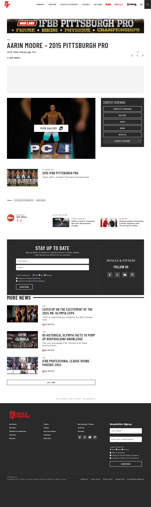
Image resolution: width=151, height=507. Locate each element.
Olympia (131, 4)
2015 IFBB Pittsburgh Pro (60, 173)
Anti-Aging (98, 4)
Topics (46, 424)
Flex (108, 4)
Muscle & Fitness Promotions (29, 278)
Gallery (122, 115)
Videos (46, 428)
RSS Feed (47, 438)
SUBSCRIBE (24, 287)
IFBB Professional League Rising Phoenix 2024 (65, 363)
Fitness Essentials (78, 219)
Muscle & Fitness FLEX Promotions (32, 281)
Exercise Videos (50, 431)
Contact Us (84, 479)
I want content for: (23, 275)
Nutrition (52, 4)
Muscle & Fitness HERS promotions (125, 455)
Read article (48, 324)
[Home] (7, 7)
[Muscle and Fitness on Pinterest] (132, 274)
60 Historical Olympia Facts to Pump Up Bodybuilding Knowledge (68, 337)
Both (36, 275)
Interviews (123, 219)
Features (86, 4)
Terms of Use (95, 479)
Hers (119, 4)
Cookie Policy (120, 479)
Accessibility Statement (135, 479)
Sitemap (81, 431)
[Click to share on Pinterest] (143, 56)
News (122, 128)
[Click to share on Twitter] (137, 56)
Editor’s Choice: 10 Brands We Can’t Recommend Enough (82, 223)
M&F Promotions (118, 453)
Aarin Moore (40, 200)
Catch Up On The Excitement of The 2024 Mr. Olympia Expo (67, 311)
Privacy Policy (108, 479)
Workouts (40, 4)
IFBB (8, 40)
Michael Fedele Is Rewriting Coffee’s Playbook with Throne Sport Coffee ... (131, 223)
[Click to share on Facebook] (132, 56)
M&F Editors (15, 58)
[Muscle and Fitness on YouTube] (124, 274)
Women (49, 275)
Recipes (12, 438)
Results (122, 134)
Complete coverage (122, 109)
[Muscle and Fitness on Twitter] (117, 274)
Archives (81, 428)
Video (122, 121)
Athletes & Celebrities (69, 4)
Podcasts (47, 435)
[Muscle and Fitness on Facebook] (109, 274)
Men (42, 275)
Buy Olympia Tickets (86, 424)
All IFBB (51, 382)
